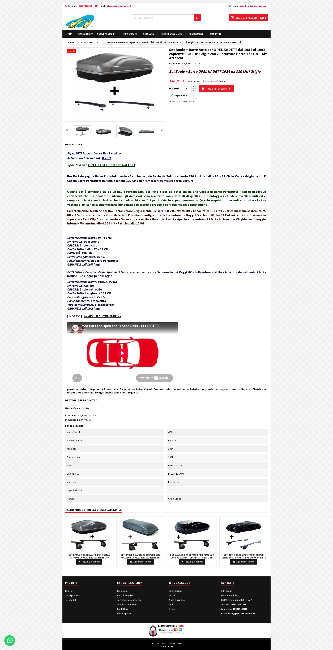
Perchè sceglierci (171, 33)
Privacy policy (124, 613)
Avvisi (172, 608)
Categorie (84, 33)
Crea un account (259, 6)
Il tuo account (179, 582)
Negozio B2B (196, 33)
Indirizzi (173, 604)
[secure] (166, 630)
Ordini (172, 595)
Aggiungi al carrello (216, 88)
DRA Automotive (80, 408)
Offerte (69, 590)
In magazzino (72, 419)
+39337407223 (84, 6)
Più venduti (130, 33)
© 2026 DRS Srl (166, 646)
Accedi (243, 6)
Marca (68, 408)
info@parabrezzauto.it (118, 6)
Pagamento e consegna (129, 599)
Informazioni (175, 590)
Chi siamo (148, 33)
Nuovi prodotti (106, 33)
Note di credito (177, 599)
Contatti (215, 33)
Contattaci (122, 608)
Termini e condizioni (127, 604)
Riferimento (176, 63)
